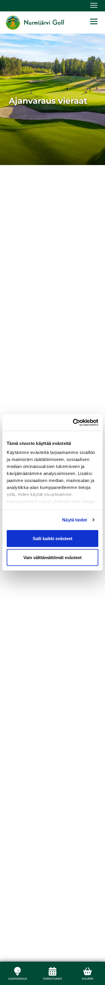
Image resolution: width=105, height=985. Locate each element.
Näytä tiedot (74, 519)
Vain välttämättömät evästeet (52, 557)
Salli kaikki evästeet (52, 538)
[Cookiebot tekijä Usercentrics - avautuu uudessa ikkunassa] (74, 422)
